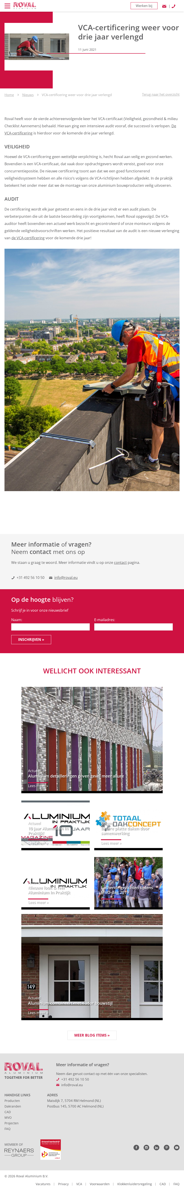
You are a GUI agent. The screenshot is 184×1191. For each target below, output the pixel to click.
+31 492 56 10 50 (30, 577)
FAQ (7, 1129)
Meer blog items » (92, 1035)
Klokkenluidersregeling (134, 1184)
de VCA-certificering (28, 237)
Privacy (63, 1184)
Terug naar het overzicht (161, 94)
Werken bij (144, 5)
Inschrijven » (31, 639)
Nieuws (28, 94)
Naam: (16, 619)
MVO (8, 1117)
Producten (12, 1101)
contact (120, 562)
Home (9, 94)
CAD (7, 1112)
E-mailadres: (104, 619)
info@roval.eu (66, 577)
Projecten (11, 1123)
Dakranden (12, 1106)
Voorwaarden (100, 1184)
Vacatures (43, 1184)
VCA (79, 1184)
